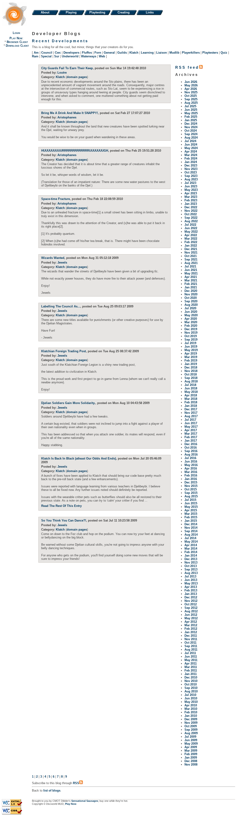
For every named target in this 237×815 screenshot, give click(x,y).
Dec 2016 (190, 444)
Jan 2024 (190, 162)
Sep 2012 (190, 608)
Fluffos (87, 52)
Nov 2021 (190, 252)
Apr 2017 (190, 430)
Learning (147, 52)
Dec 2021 (190, 249)
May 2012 (191, 618)
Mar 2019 (190, 357)
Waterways (88, 56)
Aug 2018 (191, 381)
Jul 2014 (190, 538)
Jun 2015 (190, 503)
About (45, 12)
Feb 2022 (190, 242)
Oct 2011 (190, 642)
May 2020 (191, 315)
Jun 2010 (190, 698)
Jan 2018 (190, 406)
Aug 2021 (191, 263)
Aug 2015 (191, 496)
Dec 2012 (190, 597)
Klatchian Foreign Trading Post (63, 351)
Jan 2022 (190, 245)
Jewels (62, 262)
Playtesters (210, 52)
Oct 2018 (190, 374)
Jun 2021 (190, 270)
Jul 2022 (190, 224)
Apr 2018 (190, 395)
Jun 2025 (190, 109)
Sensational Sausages (84, 800)
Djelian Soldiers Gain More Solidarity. (68, 403)
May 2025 (191, 113)
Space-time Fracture (55, 199)
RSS (76, 783)
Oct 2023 (190, 172)
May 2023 (191, 190)
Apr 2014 (190, 545)
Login (16, 33)
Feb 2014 (190, 552)
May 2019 (191, 350)
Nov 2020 (190, 294)
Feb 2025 (190, 116)
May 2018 (191, 392)
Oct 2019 (190, 336)
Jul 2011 (190, 653)
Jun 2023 (190, 186)
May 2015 (191, 507)
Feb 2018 (190, 402)
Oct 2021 (190, 256)
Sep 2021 (190, 259)
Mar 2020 (190, 322)
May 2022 (191, 231)
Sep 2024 (190, 134)
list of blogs (51, 790)
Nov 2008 (190, 764)
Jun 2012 (190, 614)
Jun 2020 (190, 311)
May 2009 (191, 743)
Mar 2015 (190, 513)
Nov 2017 (190, 412)
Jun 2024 (190, 144)
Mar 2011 (190, 667)
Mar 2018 (190, 399)
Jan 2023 (190, 203)
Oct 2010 (190, 684)
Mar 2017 (190, 433)
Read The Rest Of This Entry (61, 506)
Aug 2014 (191, 534)
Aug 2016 (191, 454)
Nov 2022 (190, 210)
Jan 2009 (190, 757)
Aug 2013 (191, 573)
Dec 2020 (190, 291)
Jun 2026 (190, 82)
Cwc (58, 52)
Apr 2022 (190, 235)
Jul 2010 (190, 695)
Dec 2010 (190, 677)
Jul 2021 (190, 266)
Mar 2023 (190, 197)
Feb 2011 (190, 670)
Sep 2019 (190, 339)
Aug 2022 (191, 221)
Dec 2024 (190, 123)
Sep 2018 (190, 378)
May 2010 (191, 702)
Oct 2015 (190, 489)
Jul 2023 (190, 183)
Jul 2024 (190, 141)
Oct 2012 (190, 604)
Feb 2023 (190, 200)
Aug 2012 (191, 611)
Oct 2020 (190, 298)
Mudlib (174, 52)
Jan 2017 (190, 440)
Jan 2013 (190, 594)
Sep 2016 (190, 451)
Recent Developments (60, 41)
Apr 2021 (190, 277)
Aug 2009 (191, 733)
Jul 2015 (190, 500)
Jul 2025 (190, 106)
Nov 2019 (190, 332)
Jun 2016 (190, 461)
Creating (124, 12)
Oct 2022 (190, 214)
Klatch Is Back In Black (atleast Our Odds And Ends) (78, 458)
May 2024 (191, 148)
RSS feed (187, 67)
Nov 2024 (190, 127)
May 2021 (191, 273)
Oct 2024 (190, 130)
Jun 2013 (190, 580)
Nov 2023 (190, 169)
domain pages (77, 77)
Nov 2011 (190, 639)
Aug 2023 (191, 179)
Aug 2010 (191, 691)
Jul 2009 (190, 736)
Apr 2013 (190, 587)
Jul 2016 (190, 458)
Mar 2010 (190, 709)
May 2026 (191, 85)
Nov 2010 (190, 681)
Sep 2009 (190, 729)
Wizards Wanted (52, 258)
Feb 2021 (190, 284)
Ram (35, 56)
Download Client (17, 45)
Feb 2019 (190, 360)
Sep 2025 (190, 99)
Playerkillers (191, 52)
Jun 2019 (190, 346)
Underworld (70, 56)
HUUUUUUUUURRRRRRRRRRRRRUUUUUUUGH (74, 150)
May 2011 (190, 660)
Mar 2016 (190, 472)
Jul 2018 (190, 385)
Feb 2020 (190, 325)
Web (102, 56)
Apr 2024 (190, 151)
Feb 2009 (190, 754)
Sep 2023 (190, 176)
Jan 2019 (190, 364)
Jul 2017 (190, 419)
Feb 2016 (190, 475)
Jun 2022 (190, 228)
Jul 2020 (190, 308)
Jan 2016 (190, 479)
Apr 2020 (190, 318)
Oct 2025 (190, 96)
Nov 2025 (190, 92)
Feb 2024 (190, 158)
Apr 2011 (190, 663)
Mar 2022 (190, 238)
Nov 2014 (190, 527)
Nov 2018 (190, 371)
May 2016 (191, 465)
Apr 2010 (190, 705)
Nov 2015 (190, 486)
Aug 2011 (190, 649)
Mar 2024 (190, 155)
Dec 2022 (190, 207)
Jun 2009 (190, 740)
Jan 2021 (190, 287)
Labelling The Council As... (60, 306)
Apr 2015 (190, 510)
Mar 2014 (190, 548)
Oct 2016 (190, 447)
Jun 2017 (190, 423)
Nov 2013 (190, 562)
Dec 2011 (190, 635)
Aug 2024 (191, 137)
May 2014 (191, 541)
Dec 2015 (190, 482)
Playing (71, 12)
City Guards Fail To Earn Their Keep (67, 68)
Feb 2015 (190, 517)
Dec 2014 (190, 524)
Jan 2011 (190, 674)
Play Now (15, 38)
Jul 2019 (190, 343)
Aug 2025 (191, 102)
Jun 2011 (190, 656)
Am (36, 52)
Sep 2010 (190, 688)
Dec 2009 (190, 719)
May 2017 (191, 426)
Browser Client (17, 42)
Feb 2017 (190, 437)
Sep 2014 (190, 531)
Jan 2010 (190, 715)
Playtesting (97, 12)
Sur (56, 56)
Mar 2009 (190, 750)
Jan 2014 (190, 555)
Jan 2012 (190, 632)
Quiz (224, 52)
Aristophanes (66, 117)
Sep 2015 (190, 493)
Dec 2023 (190, 165)
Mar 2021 (190, 280)
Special (46, 56)
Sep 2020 (190, 301)
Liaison (161, 52)
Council (46, 52)
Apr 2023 (190, 193)
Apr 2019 (190, 353)
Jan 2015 (190, 520)
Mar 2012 (190, 625)
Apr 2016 (190, 468)
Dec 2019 (190, 329)
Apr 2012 (190, 621)
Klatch (133, 52)
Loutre (62, 72)
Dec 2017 (190, 409)
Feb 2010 (190, 712)
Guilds (122, 52)
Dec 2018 (190, 367)
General (109, 52)
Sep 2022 (190, 217)
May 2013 (191, 583)
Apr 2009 (190, 747)
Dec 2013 (190, 559)
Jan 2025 (190, 120)
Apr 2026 (190, 89)
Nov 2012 (190, 601)
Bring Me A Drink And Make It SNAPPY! (69, 113)
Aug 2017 (191, 416)
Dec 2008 (190, 761)
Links (150, 12)
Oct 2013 (190, 566)
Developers (71, 52)
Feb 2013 (190, 590)
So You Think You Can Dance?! (63, 520)
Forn (97, 52)
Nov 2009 (190, 722)
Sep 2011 (190, 646)
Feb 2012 (190, 628)
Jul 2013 (190, 576)
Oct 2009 (190, 726)
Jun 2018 (190, 388)
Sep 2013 (190, 569)
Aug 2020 (191, 304)
